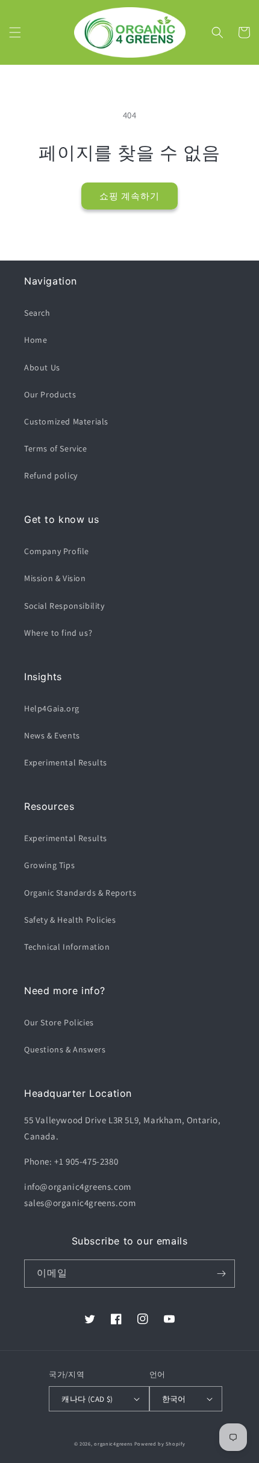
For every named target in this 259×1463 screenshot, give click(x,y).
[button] (15, 32)
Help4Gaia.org (52, 708)
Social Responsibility (64, 605)
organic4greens (113, 1443)
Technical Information (67, 946)
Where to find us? (58, 632)
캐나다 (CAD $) (87, 1399)
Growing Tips (49, 865)
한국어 (174, 1399)
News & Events (52, 735)
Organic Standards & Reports (80, 892)
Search (37, 312)
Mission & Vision (55, 578)
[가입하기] (221, 1273)
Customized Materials (66, 421)
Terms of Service (55, 448)
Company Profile (56, 551)
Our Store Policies (59, 1022)
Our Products (50, 394)
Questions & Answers (64, 1049)
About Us (42, 367)
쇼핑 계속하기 (129, 196)
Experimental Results (65, 762)
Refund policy (51, 475)
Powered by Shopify (160, 1443)
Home (35, 339)
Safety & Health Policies (70, 919)
